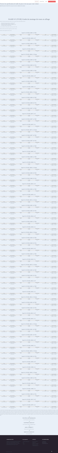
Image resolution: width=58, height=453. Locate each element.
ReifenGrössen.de (44, 442)
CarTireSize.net (44, 441)
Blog (23, 442)
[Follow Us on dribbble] (12, 446)
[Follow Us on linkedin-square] (8, 446)
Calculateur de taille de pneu (26, 441)
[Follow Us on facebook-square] (9, 446)
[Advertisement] (29, 12)
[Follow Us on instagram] (15, 446)
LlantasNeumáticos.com (45, 443)
